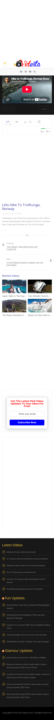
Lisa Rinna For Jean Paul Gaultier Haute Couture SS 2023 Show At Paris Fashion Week (28, 676)
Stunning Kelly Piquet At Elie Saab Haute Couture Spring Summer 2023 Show (27, 696)
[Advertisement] (27, 30)
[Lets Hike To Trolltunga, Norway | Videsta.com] (26, 63)
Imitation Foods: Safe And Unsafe (21, 552)
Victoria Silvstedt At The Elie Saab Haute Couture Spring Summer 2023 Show (27, 686)
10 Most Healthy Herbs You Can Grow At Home (26, 634)
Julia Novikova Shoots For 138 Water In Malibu (26, 657)
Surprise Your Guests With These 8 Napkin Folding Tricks (28, 626)
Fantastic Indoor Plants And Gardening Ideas (25, 565)
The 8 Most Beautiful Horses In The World (24, 589)
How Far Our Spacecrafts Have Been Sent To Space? (25, 581)
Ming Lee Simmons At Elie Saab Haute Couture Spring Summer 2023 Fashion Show (26, 666)
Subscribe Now (27, 422)
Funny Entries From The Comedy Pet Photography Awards (28, 606)
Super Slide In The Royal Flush (17, 295)
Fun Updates (15, 598)
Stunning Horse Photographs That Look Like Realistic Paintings (25, 616)
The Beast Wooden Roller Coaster (19, 315)
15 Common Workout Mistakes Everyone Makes (27, 558)
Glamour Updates (19, 650)
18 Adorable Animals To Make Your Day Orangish (27, 641)
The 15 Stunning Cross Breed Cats (21, 572)
